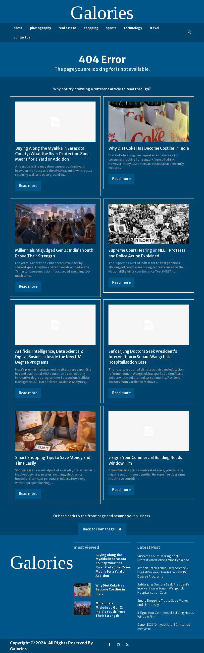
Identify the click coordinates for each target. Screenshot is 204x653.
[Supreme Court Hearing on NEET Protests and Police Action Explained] (148, 224)
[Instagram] (118, 644)
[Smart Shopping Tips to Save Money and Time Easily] (55, 431)
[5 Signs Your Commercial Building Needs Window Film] (148, 431)
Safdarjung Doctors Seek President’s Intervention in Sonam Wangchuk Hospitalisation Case (142, 357)
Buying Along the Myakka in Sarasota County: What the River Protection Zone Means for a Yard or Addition (52, 154)
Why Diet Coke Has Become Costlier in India (148, 148)
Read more (28, 185)
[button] (189, 32)
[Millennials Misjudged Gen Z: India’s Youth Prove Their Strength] (55, 224)
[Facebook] (109, 644)
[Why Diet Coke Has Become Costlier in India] (148, 122)
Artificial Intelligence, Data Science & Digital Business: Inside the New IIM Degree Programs (49, 357)
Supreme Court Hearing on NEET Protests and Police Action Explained (163, 558)
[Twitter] (127, 644)
